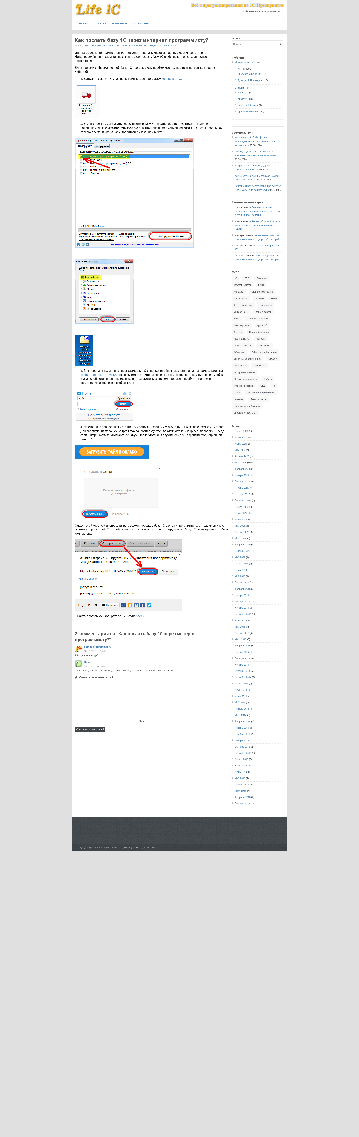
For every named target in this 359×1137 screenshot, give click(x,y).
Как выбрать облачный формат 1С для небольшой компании (257, 177)
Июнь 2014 (241, 696)
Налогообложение (259, 331)
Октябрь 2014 (242, 670)
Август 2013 (241, 759)
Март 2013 (240, 790)
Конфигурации (242, 325)
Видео (274, 298)
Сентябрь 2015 (243, 614)
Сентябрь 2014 (243, 677)
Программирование (248, 111)
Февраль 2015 (243, 645)
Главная (84, 23)
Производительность (245, 378)
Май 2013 (240, 778)
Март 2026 (240, 462)
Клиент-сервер (263, 311)
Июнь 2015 (241, 620)
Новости (260, 338)
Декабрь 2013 (242, 734)
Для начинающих (243, 305)
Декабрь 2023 (242, 551)
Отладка (272, 358)
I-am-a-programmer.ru (97, 647)
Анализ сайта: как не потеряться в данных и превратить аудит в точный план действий (258, 210)
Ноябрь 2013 (242, 740)
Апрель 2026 (242, 456)
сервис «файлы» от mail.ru (98, 374)
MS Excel (239, 291)
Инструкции (98, 45)
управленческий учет (245, 412)
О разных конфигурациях (247, 358)
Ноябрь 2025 (242, 487)
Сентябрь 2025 (243, 500)
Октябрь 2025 (242, 494)
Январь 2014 (242, 727)
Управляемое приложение (261, 392)
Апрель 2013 (242, 784)
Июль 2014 (241, 690)
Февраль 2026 (243, 469)
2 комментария (168, 45)
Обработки (264, 345)
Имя (141, 721)
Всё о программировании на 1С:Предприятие (96, 847)
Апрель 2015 (242, 633)
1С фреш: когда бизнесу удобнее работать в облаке (253, 167)
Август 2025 (241, 506)
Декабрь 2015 (242, 601)
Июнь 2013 (241, 772)
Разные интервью (243, 385)
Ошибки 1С (260, 365)
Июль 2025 (241, 513)
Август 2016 (241, 563)
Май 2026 (240, 449)
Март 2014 (240, 715)
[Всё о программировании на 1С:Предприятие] (103, 10)
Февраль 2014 (243, 721)
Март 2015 (240, 639)
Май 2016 (240, 576)
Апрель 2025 (242, 532)
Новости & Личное (247, 105)
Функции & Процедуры (250, 80)
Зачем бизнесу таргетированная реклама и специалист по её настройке (258, 187)
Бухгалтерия (135, 45)
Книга (237, 318)
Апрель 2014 (242, 708)
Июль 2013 (241, 765)
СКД (262, 385)
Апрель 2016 (242, 582)
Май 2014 (240, 702)
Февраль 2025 (243, 544)
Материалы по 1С (245, 62)
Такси (237, 392)
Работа (268, 378)
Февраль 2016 (243, 588)
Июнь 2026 (241, 443)
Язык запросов (258, 399)
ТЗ (273, 385)
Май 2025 (240, 525)
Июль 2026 (241, 437)
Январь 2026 (242, 475)
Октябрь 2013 (242, 746)
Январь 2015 (242, 652)
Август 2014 (241, 683)
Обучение (239, 352)
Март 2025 (240, 538)
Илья (87, 662)
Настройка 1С (241, 338)
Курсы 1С (262, 325)
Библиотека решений (249, 73)
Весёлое (259, 298)
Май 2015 (240, 626)
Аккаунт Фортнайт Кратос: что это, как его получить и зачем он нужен (258, 225)
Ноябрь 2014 (242, 664)
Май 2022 (240, 557)
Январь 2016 (242, 595)
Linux (261, 284)
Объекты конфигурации (264, 352)
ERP (246, 278)
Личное (238, 331)
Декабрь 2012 (242, 803)
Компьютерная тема (258, 318)
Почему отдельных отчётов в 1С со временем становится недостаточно (255, 153)
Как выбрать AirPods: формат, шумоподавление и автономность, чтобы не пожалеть (258, 141)
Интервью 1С (241, 311)
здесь (140, 616)
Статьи (101, 23)
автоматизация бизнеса (247, 405)
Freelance (261, 278)
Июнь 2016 (241, 570)
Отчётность (240, 365)
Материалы (141, 23)
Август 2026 (241, 431)
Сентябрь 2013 (243, 753)
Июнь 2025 (241, 519)
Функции (238, 399)
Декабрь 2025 (242, 481)
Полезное (119, 23)
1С (126, 45)
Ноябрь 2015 (242, 607)
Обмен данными (242, 345)
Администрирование (262, 291)
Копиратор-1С (171, 78)
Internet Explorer (242, 284)
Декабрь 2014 (242, 658)
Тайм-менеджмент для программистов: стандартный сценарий (257, 237)
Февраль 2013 (243, 797)
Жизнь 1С (242, 92)
